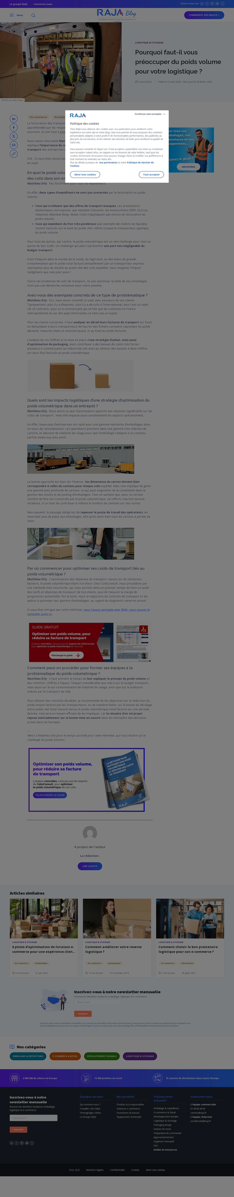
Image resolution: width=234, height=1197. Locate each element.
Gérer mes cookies (85, 174)
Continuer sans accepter (148, 114)
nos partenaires (108, 162)
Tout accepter (151, 174)
